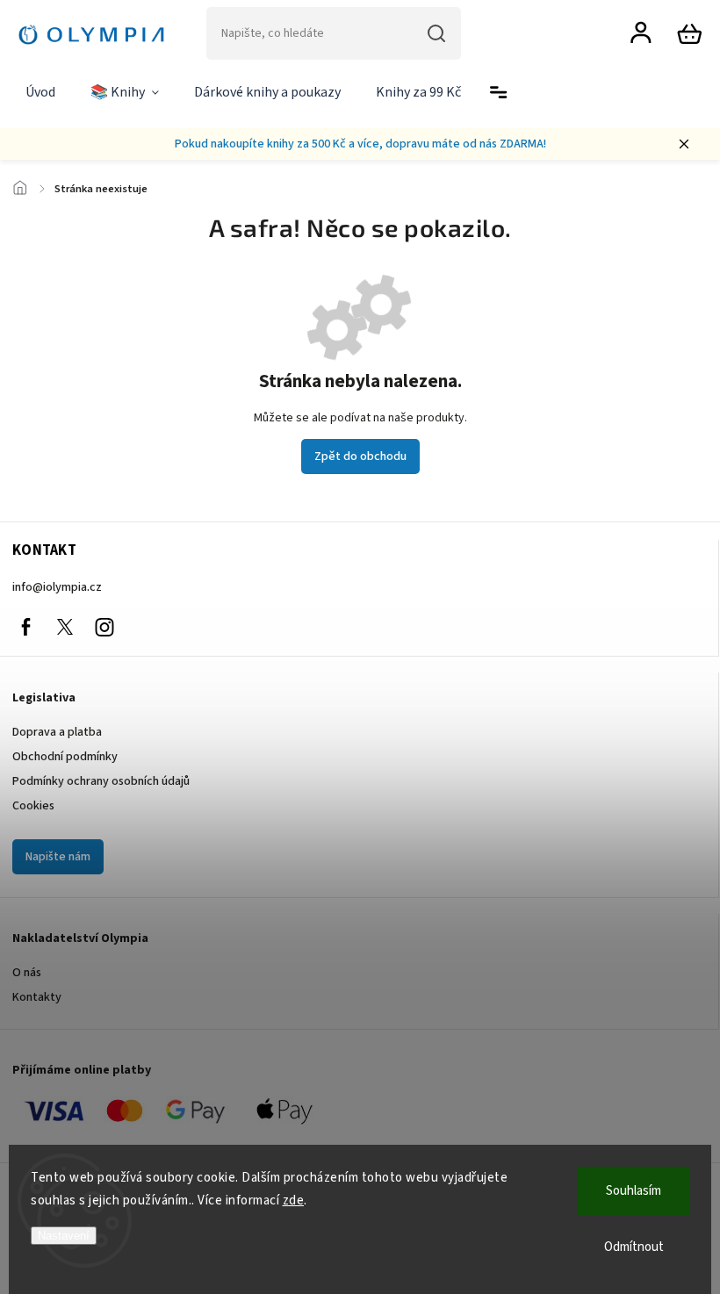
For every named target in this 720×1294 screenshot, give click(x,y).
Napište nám (57, 857)
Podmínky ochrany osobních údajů (101, 781)
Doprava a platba (57, 732)
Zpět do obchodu (360, 456)
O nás (26, 972)
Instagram (104, 627)
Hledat (436, 33)
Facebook (25, 627)
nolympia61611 (65, 627)
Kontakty (36, 997)
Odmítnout (634, 1247)
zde (294, 1200)
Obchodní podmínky (65, 757)
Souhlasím (633, 1191)
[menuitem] (40, 93)
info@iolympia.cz (57, 587)
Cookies (33, 806)
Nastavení (64, 1235)
